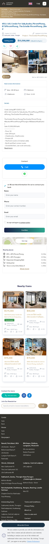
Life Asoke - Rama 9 (8, 447)
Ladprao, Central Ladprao (33, 463)
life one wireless (29, 449)
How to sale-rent (30, 514)
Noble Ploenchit (29, 452)
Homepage (4, 9)
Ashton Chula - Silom (30, 483)
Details (6, 103)
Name (6, 191)
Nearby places (8, 250)
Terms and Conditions (32, 502)
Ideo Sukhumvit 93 (7, 466)
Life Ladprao (27, 466)
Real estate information (12, 84)
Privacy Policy (29, 506)
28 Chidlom (27, 455)
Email (6, 212)
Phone (6, 201)
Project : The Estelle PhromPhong (34, 35)
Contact (27, 518)
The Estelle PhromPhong (8, 13)
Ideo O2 (25, 491)
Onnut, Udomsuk (7, 463)
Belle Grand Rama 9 (8, 450)
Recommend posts (15, 9)
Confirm (24, 230)
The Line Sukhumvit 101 (9, 469)
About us (27, 510)
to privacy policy (24, 222)
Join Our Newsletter (8, 401)
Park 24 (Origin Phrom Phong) (11, 483)
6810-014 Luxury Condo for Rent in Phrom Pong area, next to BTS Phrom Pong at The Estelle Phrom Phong (13, 316)
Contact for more (8, 391)
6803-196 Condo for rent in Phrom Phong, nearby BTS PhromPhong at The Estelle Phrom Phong (35, 363)
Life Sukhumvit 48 (7, 472)
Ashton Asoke (6, 480)
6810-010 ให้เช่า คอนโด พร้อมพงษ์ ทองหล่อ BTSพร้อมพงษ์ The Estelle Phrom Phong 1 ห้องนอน (13, 363)
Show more (24, 268)
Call (26, 167)
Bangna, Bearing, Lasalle (32, 488)
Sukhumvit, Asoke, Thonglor (12, 477)
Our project (5, 437)
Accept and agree (13, 222)
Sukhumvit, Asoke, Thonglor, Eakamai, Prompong (15, 11)
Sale (3, 421)
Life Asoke (5, 453)
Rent (3, 424)
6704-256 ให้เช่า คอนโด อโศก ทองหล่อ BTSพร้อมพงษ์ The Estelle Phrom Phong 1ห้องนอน (35, 316)
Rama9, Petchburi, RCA (10, 443)
